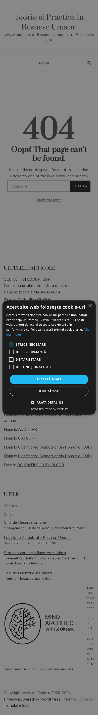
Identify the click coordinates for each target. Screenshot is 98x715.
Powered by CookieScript (49, 409)
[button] (48, 402)
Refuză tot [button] (49, 391)
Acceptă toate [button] (49, 379)
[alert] (49, 357)
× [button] (90, 306)
